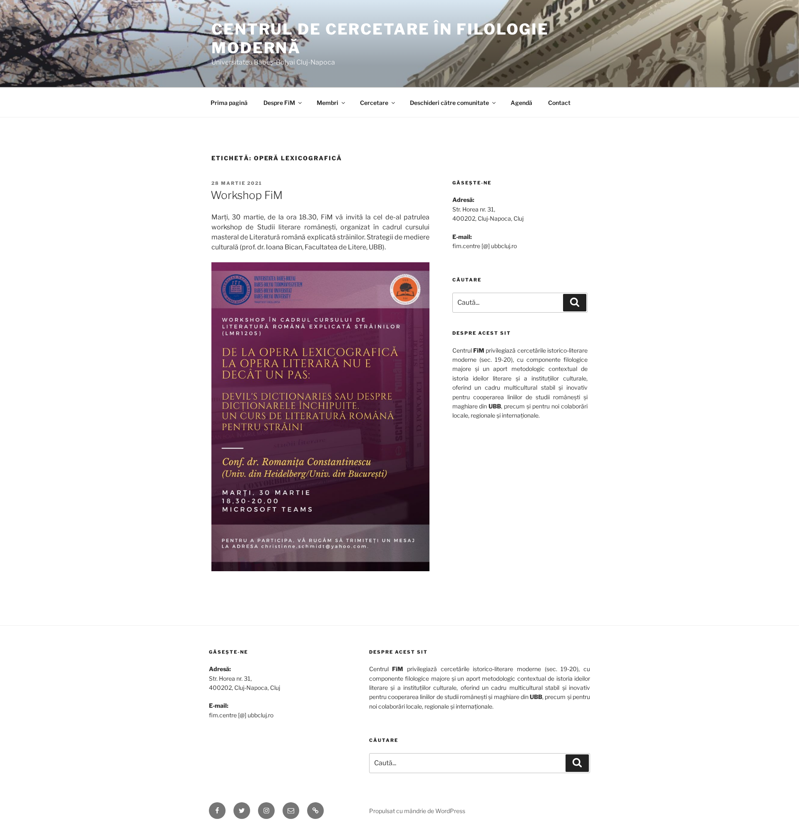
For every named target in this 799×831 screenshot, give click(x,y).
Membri (327, 102)
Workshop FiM (247, 195)
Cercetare (374, 102)
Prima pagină (229, 102)
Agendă (521, 102)
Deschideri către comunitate (449, 102)
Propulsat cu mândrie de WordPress (417, 810)
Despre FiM (279, 102)
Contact (559, 102)
